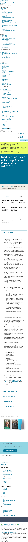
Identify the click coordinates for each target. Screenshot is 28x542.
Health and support (6, 74)
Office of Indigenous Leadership (10, 98)
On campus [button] (2, 61)
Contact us (5, 47)
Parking (4, 76)
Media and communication (8, 103)
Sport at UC (5, 79)
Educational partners (7, 96)
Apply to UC (4, 464)
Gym (4, 503)
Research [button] (2, 33)
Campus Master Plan (7, 68)
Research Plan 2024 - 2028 (8, 38)
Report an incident (6, 84)
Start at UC (5, 28)
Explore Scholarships (10, 450)
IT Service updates (7, 501)
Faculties (4, 93)
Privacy (19, 531)
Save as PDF (4, 179)
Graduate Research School (8, 44)
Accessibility (4, 532)
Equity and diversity (7, 112)
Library (3, 125)
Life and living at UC (7, 20)
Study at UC (5, 11)
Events (4, 492)
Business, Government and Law (10, 480)
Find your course (9, 186)
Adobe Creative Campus (8, 78)
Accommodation (7, 504)
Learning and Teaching (7, 109)
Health (4, 482)
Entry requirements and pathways (10, 22)
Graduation (5, 97)
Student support (6, 21)
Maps (3, 126)
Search (1, 131)
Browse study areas (7, 12)
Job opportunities (7, 510)
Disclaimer (14, 531)
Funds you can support (7, 54)
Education (5, 481)
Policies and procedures (9, 515)
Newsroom (5, 489)
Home (2, 186)
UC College (5, 15)
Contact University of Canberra (9, 116)
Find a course (3, 8)
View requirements (23, 220)
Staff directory (7, 511)
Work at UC (5, 114)
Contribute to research (7, 43)
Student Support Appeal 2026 (9, 53)
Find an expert (6, 491)
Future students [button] (4, 6)
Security (4, 80)
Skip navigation (4, 0)
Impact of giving (6, 57)
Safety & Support (6, 128)
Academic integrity (6, 101)
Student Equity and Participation (10, 111)
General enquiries (7, 474)
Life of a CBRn (5, 40)
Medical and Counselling (9, 500)
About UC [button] (2, 86)
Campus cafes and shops (8, 71)
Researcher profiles (8, 512)
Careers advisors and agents (9, 30)
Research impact (6, 39)
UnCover (5, 488)
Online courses (5, 13)
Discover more (3, 35)
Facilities (4, 67)
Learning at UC (5, 107)
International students (20, 195)
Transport (4, 75)
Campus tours (5, 65)
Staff (3, 123)
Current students (5, 462)
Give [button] (1, 49)
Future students (7, 469)
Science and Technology (9, 484)
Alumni (3, 124)
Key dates (4, 115)
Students (4, 121)
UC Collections (5, 66)
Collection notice (11, 532)
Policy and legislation (7, 106)
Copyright (9, 531)
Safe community (6, 83)
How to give (5, 56)
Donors (5, 473)
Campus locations (6, 94)
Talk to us (4, 29)
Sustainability (5, 102)
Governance (5, 105)
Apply (3, 26)
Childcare (4, 72)
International (5, 16)
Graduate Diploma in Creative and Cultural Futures (13, 381)
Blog (4, 493)
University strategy (6, 90)
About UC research (6, 36)
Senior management (7, 92)
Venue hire (4, 70)
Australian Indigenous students (9, 25)
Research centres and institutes (10, 42)
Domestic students (7, 195)
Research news (5, 46)
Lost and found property (8, 81)
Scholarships (5, 24)
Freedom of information (9, 514)
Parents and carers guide (8, 17)
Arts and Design (7, 478)
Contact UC (4, 531)
